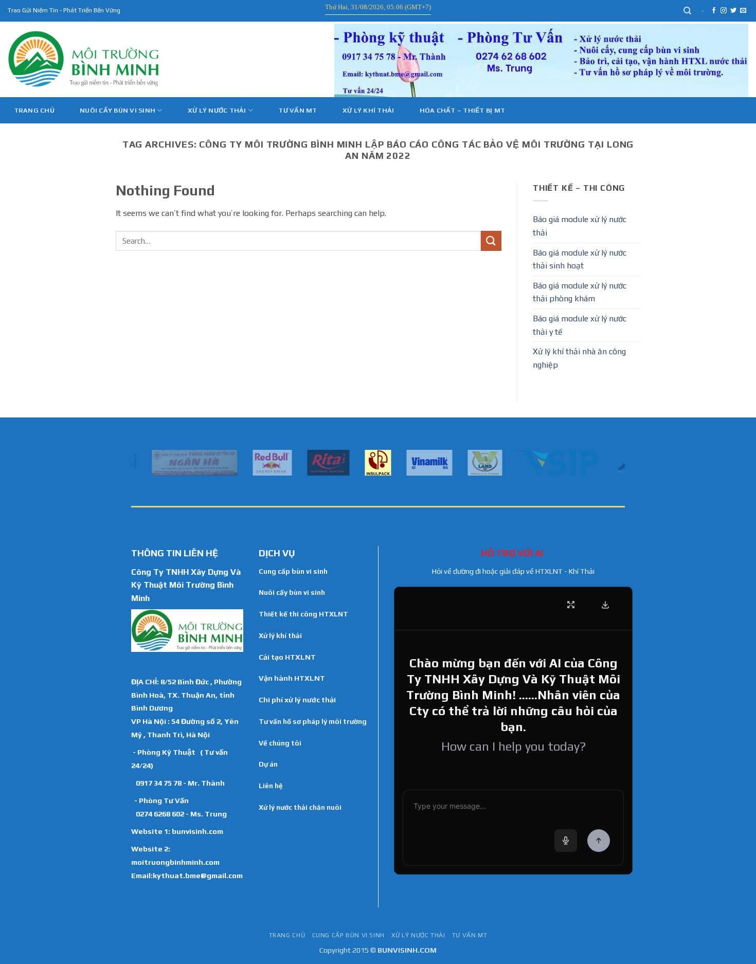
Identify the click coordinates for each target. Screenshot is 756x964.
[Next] (619, 461)
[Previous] (137, 461)
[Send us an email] (743, 10)
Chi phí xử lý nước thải (297, 700)
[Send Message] (598, 840)
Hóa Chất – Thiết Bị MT (463, 110)
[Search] (688, 11)
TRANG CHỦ (287, 935)
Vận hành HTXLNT (292, 678)
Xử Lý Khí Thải (368, 110)
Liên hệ (271, 785)
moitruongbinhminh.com (175, 862)
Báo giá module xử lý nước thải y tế (579, 325)
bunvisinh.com (197, 831)
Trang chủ (34, 110)
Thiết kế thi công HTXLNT (303, 614)
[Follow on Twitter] (733, 10)
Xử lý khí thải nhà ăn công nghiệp (579, 358)
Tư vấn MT (297, 110)
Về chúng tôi (280, 743)
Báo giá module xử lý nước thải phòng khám (579, 292)
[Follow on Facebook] (714, 10)
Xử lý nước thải (217, 110)
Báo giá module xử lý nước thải (579, 226)
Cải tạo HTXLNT (287, 657)
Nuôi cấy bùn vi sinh (117, 110)
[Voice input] (565, 840)
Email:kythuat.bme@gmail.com (187, 875)
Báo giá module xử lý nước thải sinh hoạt (579, 259)
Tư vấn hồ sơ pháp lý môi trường (313, 721)
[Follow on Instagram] (724, 10)
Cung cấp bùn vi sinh (293, 571)
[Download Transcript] (605, 604)
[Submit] (491, 241)
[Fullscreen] (571, 604)
